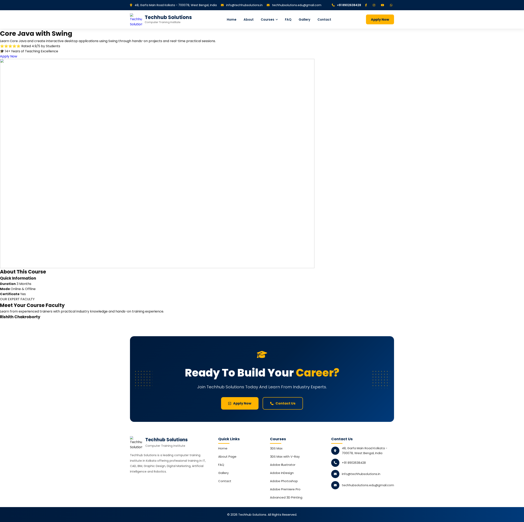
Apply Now (380, 19)
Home (231, 19)
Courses (267, 19)
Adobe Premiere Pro (285, 489)
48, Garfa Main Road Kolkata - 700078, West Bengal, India (175, 5)
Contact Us (285, 403)
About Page (227, 456)
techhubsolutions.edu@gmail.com (296, 5)
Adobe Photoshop (284, 481)
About (249, 19)
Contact (324, 19)
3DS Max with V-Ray (285, 456)
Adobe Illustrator (282, 465)
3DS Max (276, 448)
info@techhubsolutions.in (244, 5)
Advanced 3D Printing (286, 497)
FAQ (288, 19)
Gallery (304, 19)
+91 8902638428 (348, 5)
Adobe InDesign (282, 473)
